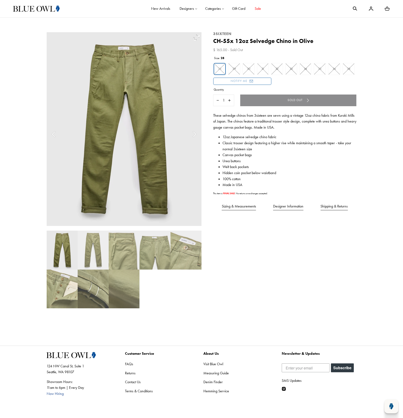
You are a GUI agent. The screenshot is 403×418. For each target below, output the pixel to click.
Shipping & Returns (334, 206)
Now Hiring (55, 393)
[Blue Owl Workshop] (36, 8)
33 (291, 69)
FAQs (129, 364)
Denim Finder (213, 381)
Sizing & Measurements (239, 206)
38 (348, 69)
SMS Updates (292, 380)
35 (319, 69)
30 (248, 69)
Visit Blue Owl (213, 364)
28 (219, 69)
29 (234, 69)
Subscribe (342, 367)
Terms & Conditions (139, 391)
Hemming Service (216, 391)
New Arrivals (160, 8)
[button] (355, 8)
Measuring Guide (216, 373)
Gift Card (238, 8)
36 (334, 69)
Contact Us (133, 381)
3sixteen (222, 33)
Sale (258, 8)
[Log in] (371, 8)
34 (305, 69)
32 (276, 69)
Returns (130, 373)
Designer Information (288, 206)
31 (262, 69)
